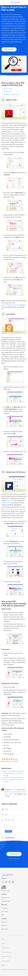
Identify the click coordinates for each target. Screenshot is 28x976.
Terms (3, 939)
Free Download (9, 49)
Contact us (4, 925)
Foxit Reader (7, 91)
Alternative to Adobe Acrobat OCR (14, 771)
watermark (9, 500)
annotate (7, 346)
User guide (4, 908)
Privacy (3, 943)
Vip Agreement (5, 961)
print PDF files (14, 131)
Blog (2, 915)
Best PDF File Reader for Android (13, 777)
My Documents (5, 897)
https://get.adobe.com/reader (10, 305)
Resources (18, 792)
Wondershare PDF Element (12, 94)
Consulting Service (6, 956)
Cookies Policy (5, 948)
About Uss (4, 922)
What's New (4, 911)
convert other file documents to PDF (15, 509)
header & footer (6, 502)
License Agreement (6, 952)
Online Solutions (5, 901)
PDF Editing (10, 792)
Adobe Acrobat (8, 89)
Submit (8, 831)
